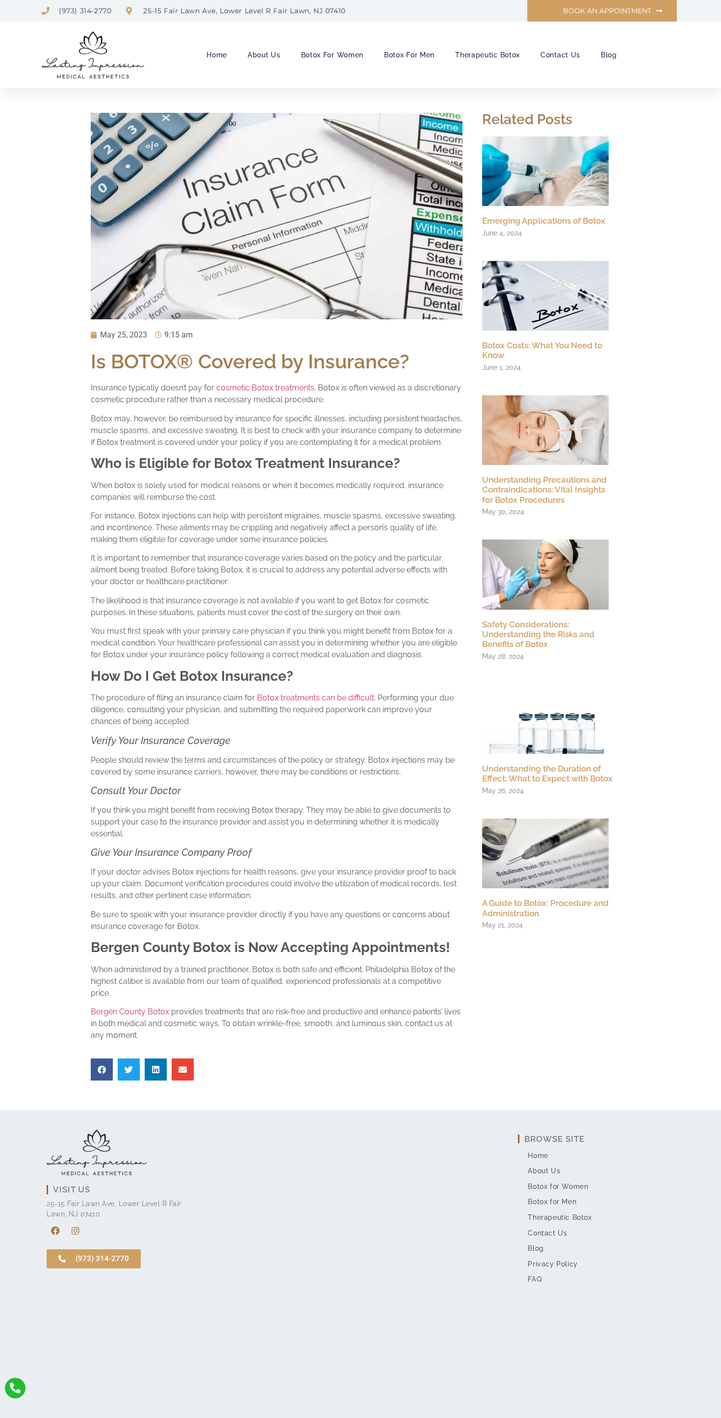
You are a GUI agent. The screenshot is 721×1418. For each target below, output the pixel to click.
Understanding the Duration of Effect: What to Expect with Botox (547, 773)
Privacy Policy (552, 1264)
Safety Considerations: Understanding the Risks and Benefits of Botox (538, 634)
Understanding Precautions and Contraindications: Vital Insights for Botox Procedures (544, 490)
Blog (609, 55)
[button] (102, 1069)
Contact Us (560, 55)
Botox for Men (409, 55)
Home (216, 55)
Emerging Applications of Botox (543, 221)
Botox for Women (332, 55)
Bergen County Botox (130, 1011)
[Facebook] (55, 1230)
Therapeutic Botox (487, 55)
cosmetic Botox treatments (265, 387)
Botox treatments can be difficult (315, 697)
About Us (264, 55)
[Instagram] (75, 1230)
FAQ (534, 1279)
